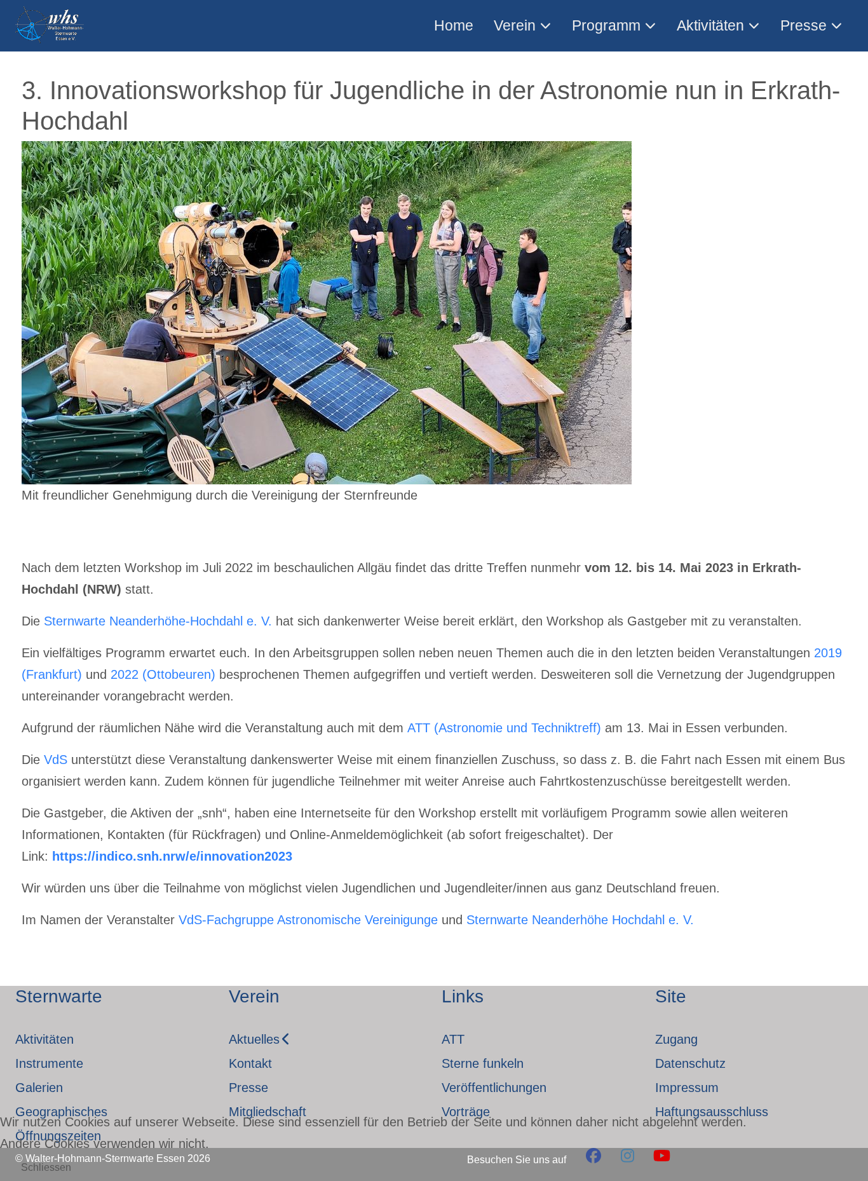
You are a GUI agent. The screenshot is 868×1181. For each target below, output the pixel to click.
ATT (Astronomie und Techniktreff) (504, 728)
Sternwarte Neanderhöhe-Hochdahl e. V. (158, 621)
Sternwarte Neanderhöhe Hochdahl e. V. (580, 920)
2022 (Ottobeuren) (163, 674)
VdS (55, 760)
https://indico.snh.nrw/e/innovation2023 (172, 856)
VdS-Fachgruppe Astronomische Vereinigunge (308, 920)
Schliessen (46, 1167)
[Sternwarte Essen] (50, 25)
